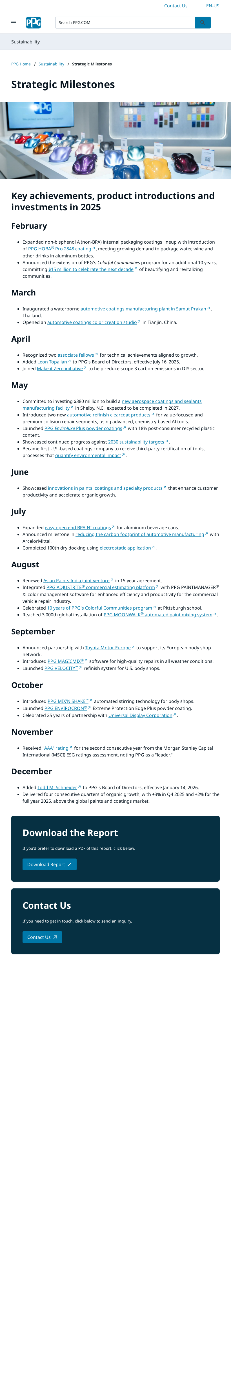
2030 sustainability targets (136, 442)
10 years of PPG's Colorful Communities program (99, 608)
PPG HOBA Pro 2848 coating (59, 249)
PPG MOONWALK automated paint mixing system (158, 615)
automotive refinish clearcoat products (108, 415)
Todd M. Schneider (57, 787)
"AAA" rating (55, 748)
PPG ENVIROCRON (66, 708)
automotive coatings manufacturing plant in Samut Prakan (143, 309)
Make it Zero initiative (60, 368)
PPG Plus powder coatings (83, 428)
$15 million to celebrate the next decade (91, 269)
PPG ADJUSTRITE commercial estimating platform (100, 587)
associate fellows (76, 355)
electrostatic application (125, 548)
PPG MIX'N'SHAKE (68, 701)
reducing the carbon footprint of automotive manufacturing (139, 534)
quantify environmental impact (88, 455)
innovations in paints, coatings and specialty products (105, 488)
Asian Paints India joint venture (76, 580)
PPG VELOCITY (61, 668)
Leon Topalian (52, 362)
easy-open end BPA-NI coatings (78, 527)
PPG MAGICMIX (66, 661)
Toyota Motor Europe (108, 648)
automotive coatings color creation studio (92, 322)
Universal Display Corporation (140, 715)
